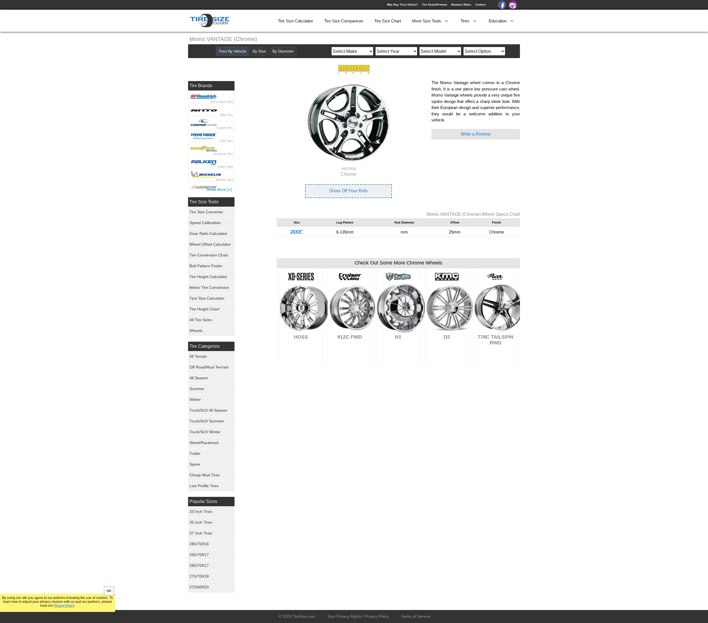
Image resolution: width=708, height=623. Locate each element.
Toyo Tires (226, 140)
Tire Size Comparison (343, 21)
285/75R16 (199, 544)
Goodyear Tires (223, 153)
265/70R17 (199, 554)
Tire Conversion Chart (208, 255)
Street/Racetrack (204, 442)
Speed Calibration (205, 222)
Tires (465, 21)
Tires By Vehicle (232, 51)
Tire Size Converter (206, 212)
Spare (194, 464)
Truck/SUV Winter (204, 432)
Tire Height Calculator (208, 276)
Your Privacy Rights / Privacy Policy (358, 616)
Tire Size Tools (203, 201)
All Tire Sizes (200, 320)
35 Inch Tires (200, 522)
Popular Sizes (203, 501)
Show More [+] (219, 189)
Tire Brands (200, 85)
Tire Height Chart (204, 309)
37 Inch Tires (200, 533)
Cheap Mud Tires (204, 475)
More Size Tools (427, 21)
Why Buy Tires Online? (402, 4)
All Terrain (198, 356)
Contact (480, 4)
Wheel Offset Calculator (210, 244)
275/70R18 (199, 576)
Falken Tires (225, 166)
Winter (195, 399)
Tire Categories (204, 346)
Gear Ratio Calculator (208, 233)
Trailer (195, 453)
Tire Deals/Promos (434, 4)
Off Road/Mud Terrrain (209, 367)
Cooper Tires (225, 127)
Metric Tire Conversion (209, 287)
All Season (198, 378)
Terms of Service (415, 616)
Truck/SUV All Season (208, 410)
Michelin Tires (224, 179)
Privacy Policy (64, 606)
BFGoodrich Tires (222, 101)
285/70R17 (199, 565)
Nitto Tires (226, 114)
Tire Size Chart (387, 21)
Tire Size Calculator (295, 21)
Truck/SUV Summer (206, 421)
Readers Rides (461, 4)
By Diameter (283, 51)
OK (108, 591)
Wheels (195, 330)
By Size (259, 51)
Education (498, 21)
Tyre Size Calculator (207, 298)
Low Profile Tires (203, 486)
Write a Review (476, 134)
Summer (196, 388)
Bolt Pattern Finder (205, 266)
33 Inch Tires (200, 511)
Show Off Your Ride (348, 190)
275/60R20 (199, 587)
